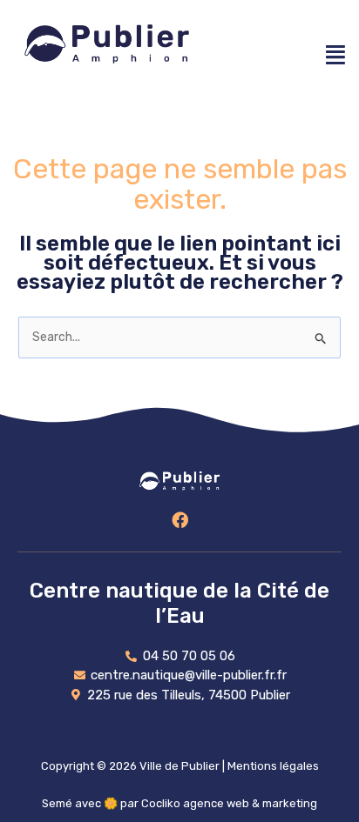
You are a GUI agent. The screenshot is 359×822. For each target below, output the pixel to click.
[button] (336, 53)
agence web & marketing (250, 803)
